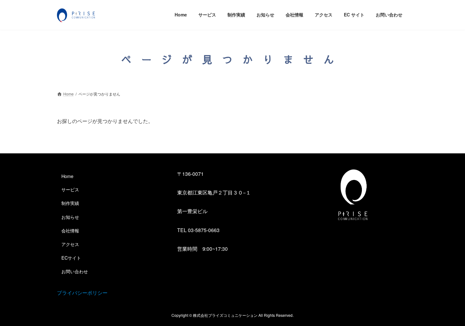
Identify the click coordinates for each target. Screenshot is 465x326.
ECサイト (71, 257)
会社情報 (70, 230)
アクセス (70, 243)
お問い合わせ (74, 271)
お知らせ (70, 216)
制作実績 (70, 203)
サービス (70, 189)
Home (67, 176)
